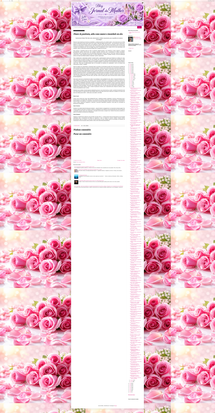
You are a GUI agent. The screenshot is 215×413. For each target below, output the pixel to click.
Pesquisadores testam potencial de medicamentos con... (135, 314)
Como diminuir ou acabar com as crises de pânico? (135, 118)
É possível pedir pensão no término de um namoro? (135, 123)
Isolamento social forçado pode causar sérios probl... (135, 120)
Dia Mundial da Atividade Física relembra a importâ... (135, 251)
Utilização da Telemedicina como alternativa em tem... (135, 222)
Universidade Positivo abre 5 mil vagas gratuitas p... (135, 146)
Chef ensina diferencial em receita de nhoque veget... (135, 264)
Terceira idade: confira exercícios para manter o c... (135, 321)
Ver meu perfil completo (137, 38)
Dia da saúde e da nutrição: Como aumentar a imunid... (135, 255)
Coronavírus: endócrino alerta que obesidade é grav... (135, 307)
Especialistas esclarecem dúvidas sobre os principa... (135, 184)
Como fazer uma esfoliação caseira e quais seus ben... (135, 244)
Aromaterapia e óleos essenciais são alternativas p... (135, 248)
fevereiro (131, 380)
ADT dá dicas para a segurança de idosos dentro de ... (135, 226)
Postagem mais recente (77, 160)
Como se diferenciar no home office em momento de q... (136, 362)
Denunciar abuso (131, 394)
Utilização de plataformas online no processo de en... (135, 360)
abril (131, 85)
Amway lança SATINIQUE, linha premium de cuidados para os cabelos (90, 169)
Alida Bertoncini (137, 37)
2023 (130, 68)
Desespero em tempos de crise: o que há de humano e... (135, 116)
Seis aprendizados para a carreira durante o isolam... (135, 345)
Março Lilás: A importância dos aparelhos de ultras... (135, 203)
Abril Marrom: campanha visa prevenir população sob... (135, 296)
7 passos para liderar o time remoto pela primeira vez (135, 130)
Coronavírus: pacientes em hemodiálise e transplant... (134, 102)
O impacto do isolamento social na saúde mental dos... (135, 292)
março (131, 86)
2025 (130, 65)
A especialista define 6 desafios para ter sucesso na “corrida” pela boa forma (91, 180)
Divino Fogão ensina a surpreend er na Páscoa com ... (135, 260)
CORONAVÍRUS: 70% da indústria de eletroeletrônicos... (135, 280)
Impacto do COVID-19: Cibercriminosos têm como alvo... (135, 217)
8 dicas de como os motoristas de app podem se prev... (135, 144)
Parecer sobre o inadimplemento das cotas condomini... (135, 283)
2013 (130, 391)
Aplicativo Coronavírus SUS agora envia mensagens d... (135, 135)
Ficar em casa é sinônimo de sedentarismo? (134, 323)
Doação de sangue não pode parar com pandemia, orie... (135, 312)
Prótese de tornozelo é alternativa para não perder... (135, 100)
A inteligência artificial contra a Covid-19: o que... (135, 336)
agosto (131, 79)
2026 (130, 64)
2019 (130, 383)
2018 (130, 384)
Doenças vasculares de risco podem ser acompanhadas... (135, 285)
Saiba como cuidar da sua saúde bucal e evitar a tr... (135, 309)
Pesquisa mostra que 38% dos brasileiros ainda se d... (135, 369)
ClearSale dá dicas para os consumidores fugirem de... (135, 364)
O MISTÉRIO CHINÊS (133, 228)
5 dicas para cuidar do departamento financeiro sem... (135, 160)
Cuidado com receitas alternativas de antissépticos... (135, 95)
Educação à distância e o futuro (135, 334)
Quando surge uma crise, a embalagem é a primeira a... (135, 376)
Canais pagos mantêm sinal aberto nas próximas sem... (135, 278)
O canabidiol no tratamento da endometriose (135, 205)
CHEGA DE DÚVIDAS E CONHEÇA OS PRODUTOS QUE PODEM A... (135, 350)
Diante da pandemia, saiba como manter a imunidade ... (135, 172)
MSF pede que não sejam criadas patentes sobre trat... (135, 153)
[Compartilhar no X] (85, 125)
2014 (130, 390)
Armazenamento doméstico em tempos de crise (135, 366)
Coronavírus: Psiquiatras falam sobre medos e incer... (135, 287)
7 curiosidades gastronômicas (135, 180)
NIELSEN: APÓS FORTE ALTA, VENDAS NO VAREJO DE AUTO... (135, 125)
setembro (132, 78)
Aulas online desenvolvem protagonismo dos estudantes (135, 212)
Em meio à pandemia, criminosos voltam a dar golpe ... (135, 378)
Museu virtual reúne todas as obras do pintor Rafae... (135, 239)
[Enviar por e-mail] (83, 125)
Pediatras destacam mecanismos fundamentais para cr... (135, 88)
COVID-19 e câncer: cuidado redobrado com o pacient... (135, 302)
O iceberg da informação (83, 175)
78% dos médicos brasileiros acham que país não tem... (135, 196)
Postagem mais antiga (121, 160)
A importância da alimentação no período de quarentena (135, 111)
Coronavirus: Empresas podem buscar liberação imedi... (135, 371)
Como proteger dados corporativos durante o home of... (135, 214)
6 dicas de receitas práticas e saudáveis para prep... (135, 258)
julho (131, 81)
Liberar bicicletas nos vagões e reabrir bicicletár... (135, 347)
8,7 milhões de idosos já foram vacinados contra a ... (135, 162)
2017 (130, 386)
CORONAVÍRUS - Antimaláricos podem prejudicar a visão (135, 98)
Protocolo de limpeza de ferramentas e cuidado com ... (135, 191)
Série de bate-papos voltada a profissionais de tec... (135, 198)
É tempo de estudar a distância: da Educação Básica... (135, 220)
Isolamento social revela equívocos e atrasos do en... (135, 187)
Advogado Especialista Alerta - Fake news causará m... (135, 207)
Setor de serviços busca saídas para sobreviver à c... (135, 128)
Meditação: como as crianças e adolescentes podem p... (135, 104)
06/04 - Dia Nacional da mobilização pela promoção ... (135, 325)
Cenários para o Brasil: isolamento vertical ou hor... (135, 165)
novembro (132, 75)
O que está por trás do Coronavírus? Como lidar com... (135, 294)
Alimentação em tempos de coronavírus (134, 269)
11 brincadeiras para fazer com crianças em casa (135, 174)
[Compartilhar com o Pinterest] (87, 125)
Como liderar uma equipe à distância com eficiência (134, 182)
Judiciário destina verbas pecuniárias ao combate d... (135, 149)
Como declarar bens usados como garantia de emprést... (135, 158)
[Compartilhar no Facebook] (86, 125)
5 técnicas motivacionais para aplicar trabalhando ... (135, 274)
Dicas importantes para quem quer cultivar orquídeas (135, 253)
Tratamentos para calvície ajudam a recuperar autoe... (135, 246)
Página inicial (99, 160)
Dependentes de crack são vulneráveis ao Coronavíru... (135, 114)
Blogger (115, 405)
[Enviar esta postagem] (81, 125)
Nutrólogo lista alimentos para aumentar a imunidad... (135, 93)
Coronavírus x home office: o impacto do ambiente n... (134, 109)
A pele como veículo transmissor (135, 300)
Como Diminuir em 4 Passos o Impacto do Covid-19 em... (135, 353)
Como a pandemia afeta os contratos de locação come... (135, 276)
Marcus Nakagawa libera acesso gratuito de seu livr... (135, 237)
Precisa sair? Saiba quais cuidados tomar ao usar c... (135, 140)
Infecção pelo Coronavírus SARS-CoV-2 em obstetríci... (135, 290)
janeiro (131, 381)
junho (131, 82)
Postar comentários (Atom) (80, 162)
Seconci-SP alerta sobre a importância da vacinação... (135, 189)
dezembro (132, 74)
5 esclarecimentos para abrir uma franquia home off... (135, 200)
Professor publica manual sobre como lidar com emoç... (135, 235)
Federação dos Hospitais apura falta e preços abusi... (135, 340)
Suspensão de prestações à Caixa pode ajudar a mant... (135, 151)
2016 (130, 387)
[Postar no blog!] (84, 125)
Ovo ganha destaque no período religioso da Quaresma (135, 271)
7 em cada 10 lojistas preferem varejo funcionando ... (135, 357)
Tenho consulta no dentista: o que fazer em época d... (135, 328)
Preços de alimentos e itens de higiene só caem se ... (135, 156)
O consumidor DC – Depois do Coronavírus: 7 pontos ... (135, 167)
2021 (130, 71)
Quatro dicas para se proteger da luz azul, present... (135, 133)
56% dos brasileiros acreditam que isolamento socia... (135, 373)
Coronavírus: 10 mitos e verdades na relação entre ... (135, 169)
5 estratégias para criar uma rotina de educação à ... (135, 137)
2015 (130, 389)
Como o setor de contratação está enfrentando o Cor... (135, 355)
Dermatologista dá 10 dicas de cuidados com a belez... (135, 107)
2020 (130, 72)
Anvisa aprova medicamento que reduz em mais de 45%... (135, 178)
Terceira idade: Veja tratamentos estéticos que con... (135, 330)
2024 (130, 67)
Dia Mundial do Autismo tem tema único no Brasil (135, 91)
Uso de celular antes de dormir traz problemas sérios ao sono (84, 166)
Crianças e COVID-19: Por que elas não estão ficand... (136, 305)
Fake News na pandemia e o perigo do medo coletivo (135, 338)
